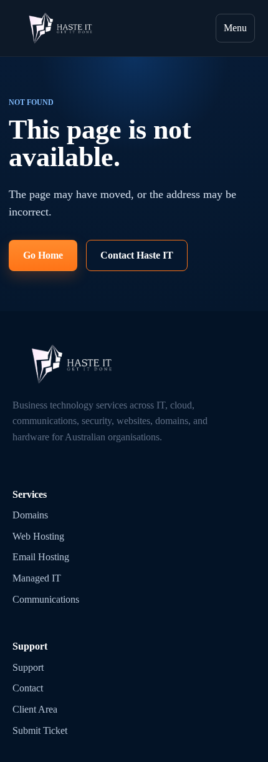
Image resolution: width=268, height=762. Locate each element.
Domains (30, 515)
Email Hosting (40, 557)
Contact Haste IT (136, 255)
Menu (235, 27)
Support (28, 667)
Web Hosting (38, 536)
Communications (45, 599)
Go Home (43, 255)
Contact (27, 688)
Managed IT (36, 578)
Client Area (34, 709)
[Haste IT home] (60, 28)
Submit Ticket (39, 730)
